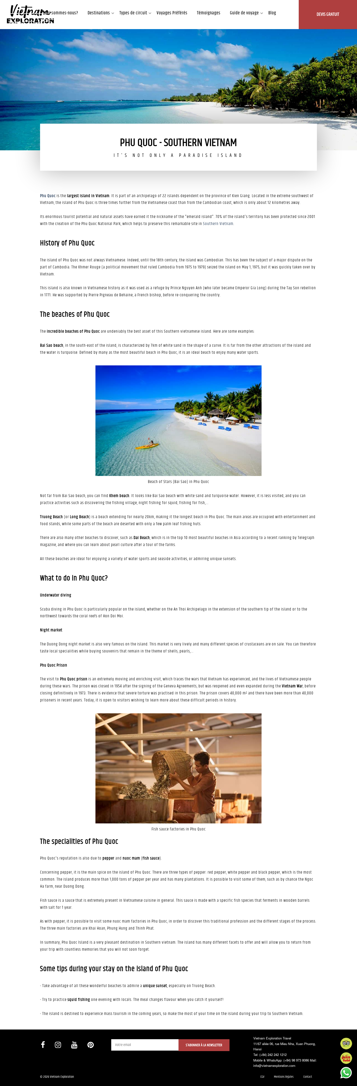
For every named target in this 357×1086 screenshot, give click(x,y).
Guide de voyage (244, 13)
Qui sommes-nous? (61, 13)
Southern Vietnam (218, 224)
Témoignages (209, 13)
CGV (262, 1076)
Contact (307, 1076)
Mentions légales (284, 1076)
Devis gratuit (328, 14)
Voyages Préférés (172, 13)
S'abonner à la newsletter (204, 1045)
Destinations (99, 13)
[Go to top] (8, 1076)
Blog (272, 13)
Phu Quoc (48, 196)
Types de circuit (133, 13)
